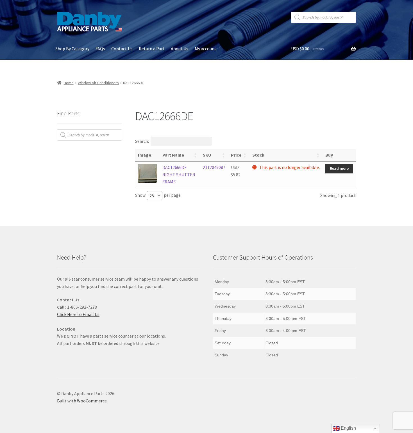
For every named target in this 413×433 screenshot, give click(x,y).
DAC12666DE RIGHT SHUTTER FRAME (178, 174)
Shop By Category (72, 48)
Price (236, 155)
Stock (258, 155)
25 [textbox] (151, 195)
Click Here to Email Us (78, 314)
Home (69, 82)
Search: (142, 141)
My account (205, 48)
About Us (179, 48)
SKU (207, 155)
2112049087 (214, 167)
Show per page (158, 195)
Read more (339, 168)
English (348, 428)
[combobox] (154, 195)
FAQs (100, 48)
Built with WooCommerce (82, 401)
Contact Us (122, 48)
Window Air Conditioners (98, 82)
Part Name (173, 155)
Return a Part (152, 48)
